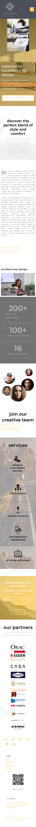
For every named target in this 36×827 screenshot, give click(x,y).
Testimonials (10, 766)
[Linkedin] (7, 744)
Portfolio (9, 762)
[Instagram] (20, 739)
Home (8, 760)
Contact (9, 771)
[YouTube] (14, 744)
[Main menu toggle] (32, 9)
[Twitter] (27, 739)
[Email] (6, 739)
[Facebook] (13, 739)
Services (9, 769)
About (8, 764)
